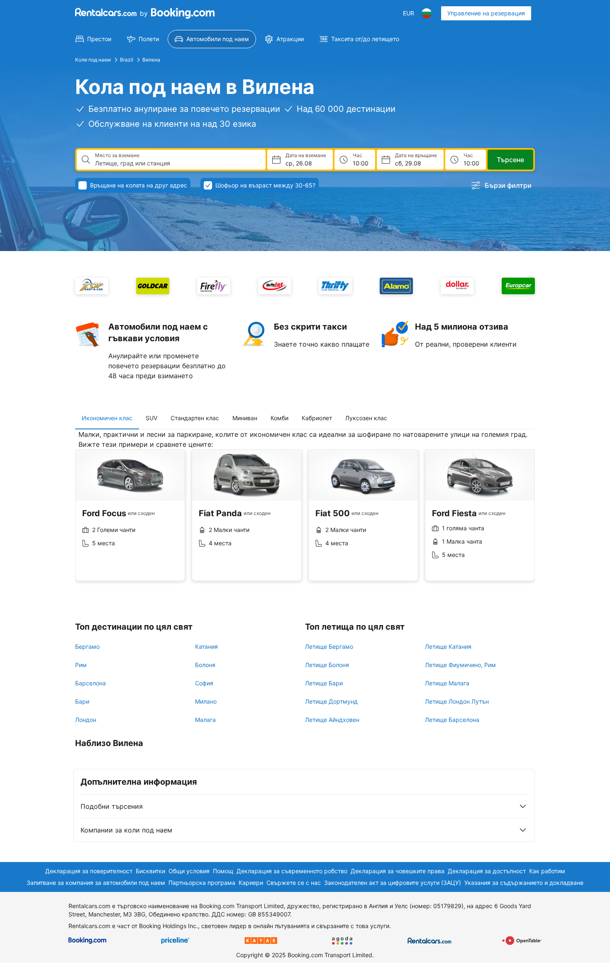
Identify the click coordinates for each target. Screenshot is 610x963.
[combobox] (177, 163)
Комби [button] (279, 417)
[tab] (107, 418)
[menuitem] (93, 39)
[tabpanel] (305, 511)
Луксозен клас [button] (366, 417)
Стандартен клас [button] (195, 417)
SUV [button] (151, 417)
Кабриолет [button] (317, 417)
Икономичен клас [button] (107, 417)
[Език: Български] (426, 13)
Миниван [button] (244, 417)
